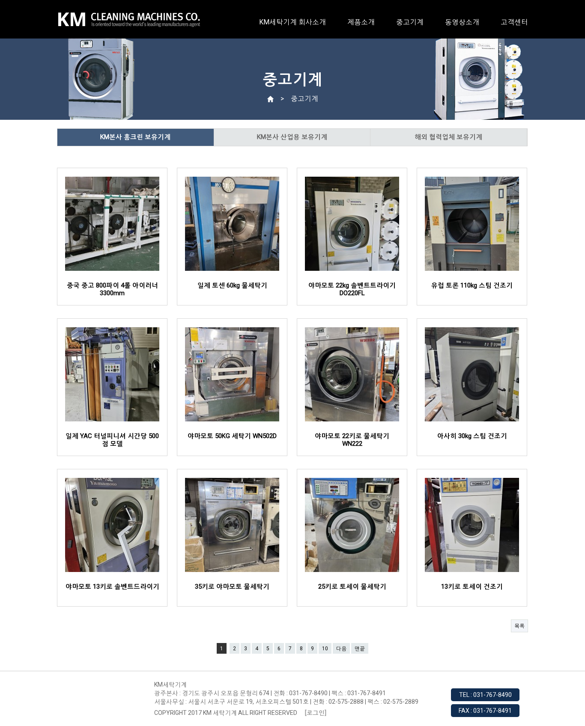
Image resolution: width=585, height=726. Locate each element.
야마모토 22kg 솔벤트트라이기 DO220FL (352, 289)
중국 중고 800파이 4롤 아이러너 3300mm (112, 289)
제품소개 (361, 22)
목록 (519, 626)
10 (325, 649)
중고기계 (410, 22)
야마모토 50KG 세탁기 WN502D (232, 436)
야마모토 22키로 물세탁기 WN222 (352, 439)
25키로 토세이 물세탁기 (352, 586)
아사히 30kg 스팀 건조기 (472, 436)
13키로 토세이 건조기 (472, 586)
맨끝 (360, 649)
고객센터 (514, 22)
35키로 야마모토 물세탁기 (232, 586)
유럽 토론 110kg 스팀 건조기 (472, 285)
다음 (341, 649)
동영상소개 (462, 22)
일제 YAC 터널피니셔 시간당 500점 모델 (112, 439)
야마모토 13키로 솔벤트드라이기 (112, 586)
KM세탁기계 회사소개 (292, 22)
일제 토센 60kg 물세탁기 (232, 285)
